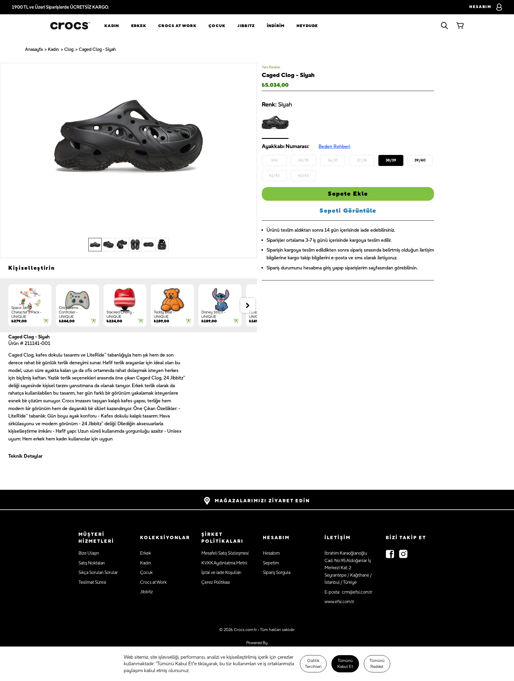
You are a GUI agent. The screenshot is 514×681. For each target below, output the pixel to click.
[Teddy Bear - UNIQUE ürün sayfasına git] (172, 305)
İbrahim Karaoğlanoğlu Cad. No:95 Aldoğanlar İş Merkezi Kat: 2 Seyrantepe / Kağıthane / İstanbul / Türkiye (348, 567)
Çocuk (217, 25)
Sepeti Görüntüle (347, 211)
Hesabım (271, 553)
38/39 (391, 160)
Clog (68, 49)
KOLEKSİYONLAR (165, 538)
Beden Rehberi (334, 147)
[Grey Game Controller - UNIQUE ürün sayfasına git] (77, 305)
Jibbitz (146, 592)
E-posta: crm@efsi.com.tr (348, 592)
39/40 (420, 160)
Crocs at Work (177, 25)
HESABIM (276, 538)
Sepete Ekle (348, 194)
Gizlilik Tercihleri (313, 663)
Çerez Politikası (215, 582)
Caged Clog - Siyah (97, 49)
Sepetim (271, 563)
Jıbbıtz (246, 25)
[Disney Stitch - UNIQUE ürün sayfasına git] (220, 305)
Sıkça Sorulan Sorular (98, 572)
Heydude (307, 25)
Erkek (139, 25)
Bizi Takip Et (406, 538)
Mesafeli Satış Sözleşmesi (225, 553)
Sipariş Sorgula (276, 572)
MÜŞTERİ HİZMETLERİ (96, 538)
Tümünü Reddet (377, 663)
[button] (103, 538)
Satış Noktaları (92, 563)
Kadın (111, 25)
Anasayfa (34, 49)
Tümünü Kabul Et (345, 663)
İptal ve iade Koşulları (221, 572)
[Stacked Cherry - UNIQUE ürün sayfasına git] (125, 305)
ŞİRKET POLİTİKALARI (222, 538)
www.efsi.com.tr (339, 602)
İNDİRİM (276, 25)
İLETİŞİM (338, 538)
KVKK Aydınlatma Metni (224, 563)
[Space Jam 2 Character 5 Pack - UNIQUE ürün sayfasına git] (29, 305)
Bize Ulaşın (89, 553)
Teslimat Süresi (92, 582)
